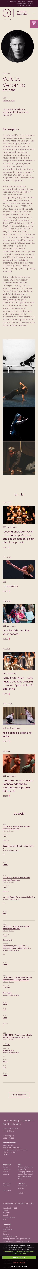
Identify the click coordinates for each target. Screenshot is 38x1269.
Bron (4, 913)
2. (3, 1025)
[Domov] (7, 14)
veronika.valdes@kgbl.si (14, 109)
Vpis (4, 1220)
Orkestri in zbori (9, 1217)
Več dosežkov (19, 1095)
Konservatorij (8, 1145)
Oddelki (6, 1215)
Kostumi (21, 1188)
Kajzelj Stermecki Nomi (12, 846)
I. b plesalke (6, 987)
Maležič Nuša (8, 1050)
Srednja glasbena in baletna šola (15, 1150)
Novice (5, 1167)
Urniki (5, 1232)
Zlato (5, 1018)
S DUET (5, 936)
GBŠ (4, 854)
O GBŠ (5, 1210)
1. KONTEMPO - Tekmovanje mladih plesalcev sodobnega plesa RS (17, 978)
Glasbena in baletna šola (12, 1147)
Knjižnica (6, 1154)
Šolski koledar (8, 1229)
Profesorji (6, 1183)
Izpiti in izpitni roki (10, 1236)
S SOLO (5, 836)
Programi (6, 1213)
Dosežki (6, 1174)
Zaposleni (6, 1186)
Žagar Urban (8, 946)
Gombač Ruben (9, 948)
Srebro (5, 864)
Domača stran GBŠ (10, 1208)
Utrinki (5, 1172)
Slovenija (11, 831)
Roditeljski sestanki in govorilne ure (16, 1239)
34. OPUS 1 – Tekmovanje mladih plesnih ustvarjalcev (16, 827)
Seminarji (6, 1227)
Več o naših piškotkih (19, 1266)
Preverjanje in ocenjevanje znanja (16, 1241)
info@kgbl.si (9, 1136)
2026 (4, 824)
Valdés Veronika (14, 850)
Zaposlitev (7, 1190)
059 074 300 (9, 1138)
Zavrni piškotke (19, 1262)
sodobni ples (9, 100)
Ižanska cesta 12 (9, 1128)
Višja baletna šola (9, 1152)
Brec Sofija (7, 993)
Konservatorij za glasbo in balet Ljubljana (18, 1122)
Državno (5, 831)
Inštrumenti (22, 1186)
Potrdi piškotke (19, 1257)
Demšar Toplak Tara (11, 897)
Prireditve (6, 1169)
